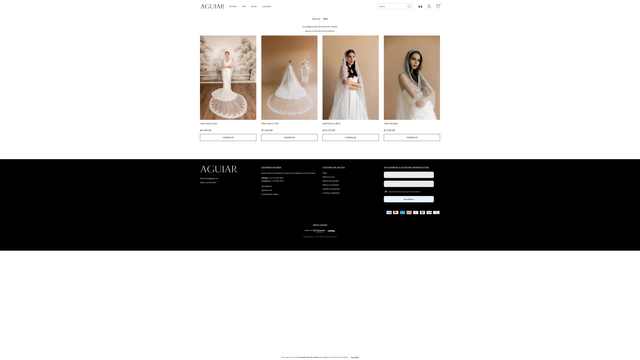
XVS (244, 6)
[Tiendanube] (314, 231)
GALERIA (266, 6)
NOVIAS (232, 6)
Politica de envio (328, 177)
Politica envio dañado (330, 185)
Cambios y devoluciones (331, 189)
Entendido (355, 357)
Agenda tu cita (266, 190)
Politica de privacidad (330, 181)
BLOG (254, 6)
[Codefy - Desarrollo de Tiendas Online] (331, 230)
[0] (437, 7)
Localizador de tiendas (269, 194)
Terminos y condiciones (331, 193)
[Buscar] (409, 6)
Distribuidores (266, 186)
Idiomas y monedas (320, 225)
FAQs (324, 173)
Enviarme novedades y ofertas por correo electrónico (404, 191)
